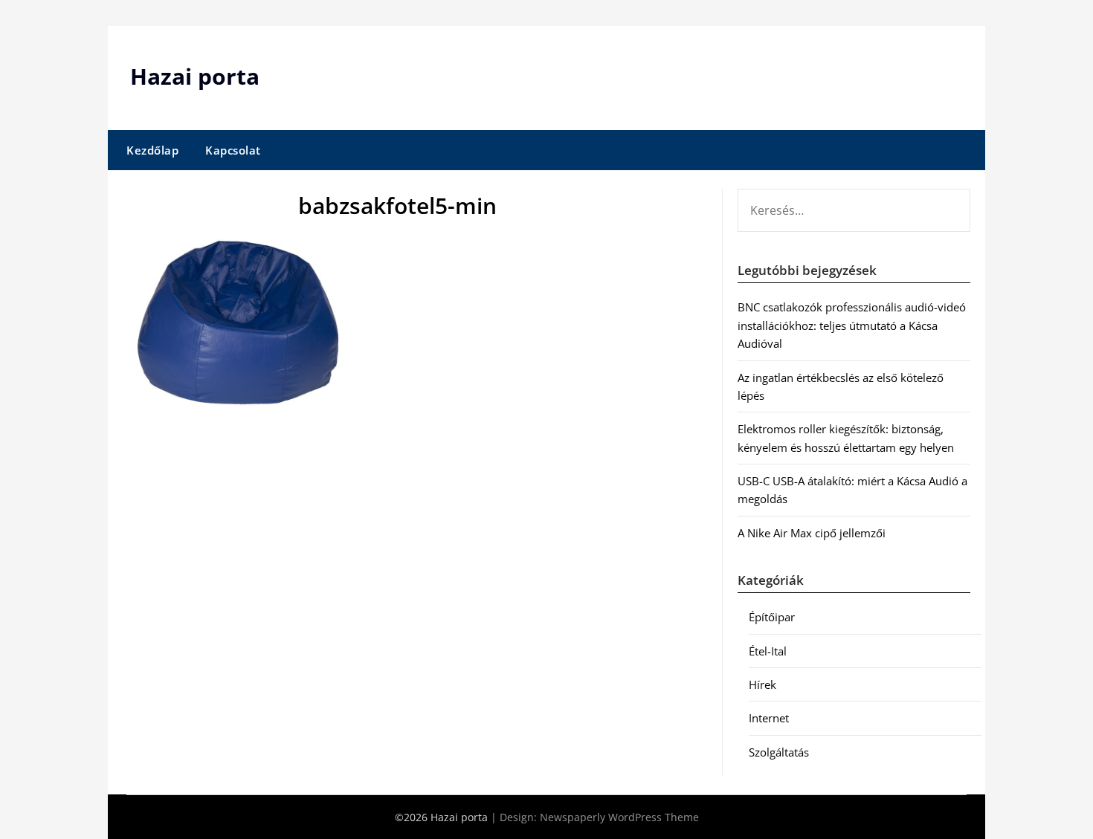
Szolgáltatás (779, 752)
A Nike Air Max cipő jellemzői (812, 532)
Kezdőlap (152, 150)
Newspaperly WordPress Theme (619, 817)
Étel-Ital (768, 651)
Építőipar (772, 616)
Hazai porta (194, 76)
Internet (769, 717)
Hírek (762, 684)
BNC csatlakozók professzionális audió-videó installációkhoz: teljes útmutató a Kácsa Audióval (852, 325)
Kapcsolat (233, 150)
